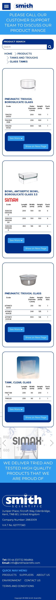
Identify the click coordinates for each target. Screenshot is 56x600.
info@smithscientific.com (25, 563)
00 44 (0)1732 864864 (20, 559)
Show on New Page (35, 146)
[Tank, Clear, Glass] (28, 367)
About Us (43, 575)
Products (24, 53)
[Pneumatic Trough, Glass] (28, 278)
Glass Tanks (19, 61)
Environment (12, 580)
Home (8, 53)
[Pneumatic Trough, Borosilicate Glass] (28, 84)
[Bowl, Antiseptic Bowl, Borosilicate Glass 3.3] (28, 176)
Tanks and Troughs (24, 57)
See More (15, 138)
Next (51, 443)
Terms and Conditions (18, 586)
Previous (5, 443)
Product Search (14, 41)
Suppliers (27, 575)
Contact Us (32, 580)
